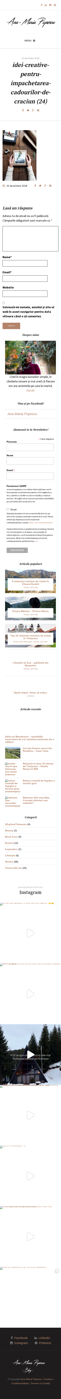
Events (9, 843)
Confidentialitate (20, 1383)
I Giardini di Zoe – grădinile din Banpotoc (30, 664)
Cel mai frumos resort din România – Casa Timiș (37, 749)
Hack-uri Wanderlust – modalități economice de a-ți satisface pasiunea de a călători (29, 739)
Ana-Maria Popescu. (32, 1379)
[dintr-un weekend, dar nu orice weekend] (30, 1297)
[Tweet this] (27, 110)
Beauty (9, 830)
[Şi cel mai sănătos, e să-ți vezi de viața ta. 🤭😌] (30, 933)
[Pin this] (38, 110)
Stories (30, 696)
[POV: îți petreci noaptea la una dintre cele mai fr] (30, 1236)
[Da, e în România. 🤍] (30, 1176)
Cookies (48, 1379)
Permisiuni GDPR (16, 486)
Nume (10, 455)
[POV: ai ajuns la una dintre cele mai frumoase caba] (30, 994)
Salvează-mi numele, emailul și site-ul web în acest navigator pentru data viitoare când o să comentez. (28, 311)
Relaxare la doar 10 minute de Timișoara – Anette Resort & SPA (38, 766)
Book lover (11, 836)
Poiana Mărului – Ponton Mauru (30, 611)
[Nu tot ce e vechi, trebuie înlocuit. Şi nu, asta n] (30, 1115)
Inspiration (11, 849)
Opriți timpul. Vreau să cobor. (30, 692)
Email (7, 272)
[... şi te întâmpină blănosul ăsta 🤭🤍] (30, 1054)
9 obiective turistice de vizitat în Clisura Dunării (30, 582)
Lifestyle (10, 855)
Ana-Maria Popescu (22, 414)
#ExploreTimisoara (22, 642)
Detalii (30, 390)
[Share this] (22, 110)
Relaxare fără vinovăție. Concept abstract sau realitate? (36, 800)
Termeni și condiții (40, 1383)
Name (7, 257)
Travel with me (30, 587)
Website (8, 287)
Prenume (12, 441)
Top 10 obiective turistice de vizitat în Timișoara (30, 637)
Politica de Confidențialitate (40, 522)
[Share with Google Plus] (33, 110)
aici (35, 541)
